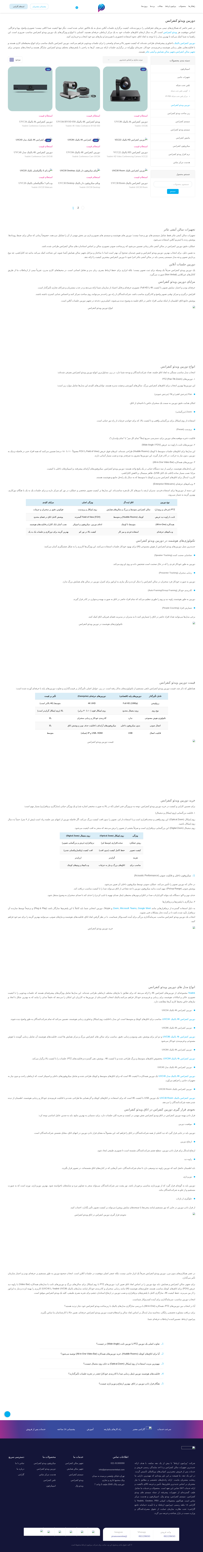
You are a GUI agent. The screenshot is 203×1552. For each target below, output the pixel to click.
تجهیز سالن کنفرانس (185, 51)
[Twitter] (179, 1520)
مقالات (160, 6)
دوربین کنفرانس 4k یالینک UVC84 (179, 1058)
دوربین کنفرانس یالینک (184, 43)
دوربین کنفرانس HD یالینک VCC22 (130, 152)
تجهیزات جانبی (183, 77)
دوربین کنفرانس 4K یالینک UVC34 (179, 1019)
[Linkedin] (192, 1520)
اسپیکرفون (185, 69)
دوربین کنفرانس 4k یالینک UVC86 (131, 121)
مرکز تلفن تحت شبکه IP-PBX (176, 96)
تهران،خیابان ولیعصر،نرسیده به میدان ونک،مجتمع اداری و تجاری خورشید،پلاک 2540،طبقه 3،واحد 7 (108, 1480)
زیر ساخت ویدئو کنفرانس (178, 113)
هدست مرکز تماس (181, 162)
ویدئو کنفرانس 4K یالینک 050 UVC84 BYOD (78, 121)
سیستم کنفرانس (183, 121)
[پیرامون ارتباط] (101, 8)
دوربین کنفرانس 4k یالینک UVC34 (35, 121)
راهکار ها (191, 6)
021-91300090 (118, 1463)
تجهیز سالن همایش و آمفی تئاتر (160, 51)
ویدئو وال (79, 1486)
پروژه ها (144, 6)
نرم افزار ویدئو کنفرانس (179, 154)
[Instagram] (173, 1520)
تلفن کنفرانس (49, 1480)
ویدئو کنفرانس (170, 32)
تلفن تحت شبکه (183, 85)
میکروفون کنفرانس (181, 146)
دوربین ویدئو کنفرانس (180, 105)
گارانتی (21, 1474)
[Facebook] (160, 1520)
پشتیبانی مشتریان (39, 7)
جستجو (173, 191)
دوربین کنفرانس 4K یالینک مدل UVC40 (33, 152)
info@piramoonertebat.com (112, 1469)
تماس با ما (19, 1463)
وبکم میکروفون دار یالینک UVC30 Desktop (79, 183)
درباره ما (20, 1469)
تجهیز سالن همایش (75, 1469)
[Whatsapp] (167, 1520)
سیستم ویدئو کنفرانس (180, 129)
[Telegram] (185, 1520)
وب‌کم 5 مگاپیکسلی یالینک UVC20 (35, 183)
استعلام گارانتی (18, 7)
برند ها (152, 6)
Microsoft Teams (128, 908)
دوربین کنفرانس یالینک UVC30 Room (129, 183)
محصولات (182, 6)
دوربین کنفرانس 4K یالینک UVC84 (83, 152)
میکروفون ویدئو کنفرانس (45, 1463)
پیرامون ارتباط (170, 6)
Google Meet (144, 908)
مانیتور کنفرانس (183, 138)
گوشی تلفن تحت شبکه (179, 91)
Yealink (191, 993)
